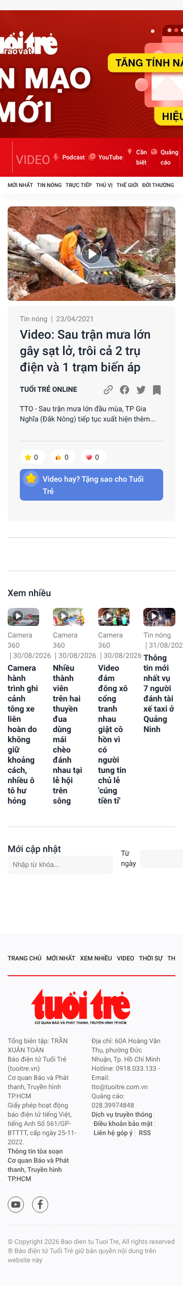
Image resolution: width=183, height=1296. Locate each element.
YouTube (111, 157)
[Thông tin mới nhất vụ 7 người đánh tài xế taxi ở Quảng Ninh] (159, 617)
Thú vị (104, 185)
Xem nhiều (29, 593)
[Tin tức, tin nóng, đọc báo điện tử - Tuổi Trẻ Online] (10, 157)
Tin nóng (49, 185)
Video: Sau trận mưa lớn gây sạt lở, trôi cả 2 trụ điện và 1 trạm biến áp (85, 350)
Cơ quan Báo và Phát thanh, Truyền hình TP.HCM (38, 1170)
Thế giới (127, 185)
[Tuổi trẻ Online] (82, 1006)
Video (125, 958)
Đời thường (158, 185)
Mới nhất (20, 185)
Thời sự (151, 958)
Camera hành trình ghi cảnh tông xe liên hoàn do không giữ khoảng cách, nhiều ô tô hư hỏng (23, 734)
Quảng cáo (169, 157)
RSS (145, 1133)
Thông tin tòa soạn (35, 1152)
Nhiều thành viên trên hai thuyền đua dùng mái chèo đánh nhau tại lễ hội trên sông (67, 734)
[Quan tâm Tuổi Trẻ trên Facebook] (40, 1204)
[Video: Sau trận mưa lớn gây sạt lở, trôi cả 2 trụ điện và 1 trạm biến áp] (91, 253)
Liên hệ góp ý (113, 1133)
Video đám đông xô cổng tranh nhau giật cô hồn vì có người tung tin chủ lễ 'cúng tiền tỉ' (113, 734)
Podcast (74, 157)
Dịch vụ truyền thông (122, 1115)
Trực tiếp (79, 185)
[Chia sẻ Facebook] (124, 390)
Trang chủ (25, 958)
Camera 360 (20, 640)
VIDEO (33, 160)
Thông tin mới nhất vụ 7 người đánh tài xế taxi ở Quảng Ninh (158, 693)
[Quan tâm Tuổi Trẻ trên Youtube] (16, 1204)
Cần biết (141, 157)
